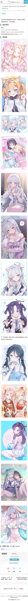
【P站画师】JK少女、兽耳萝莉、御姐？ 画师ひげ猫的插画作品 (6, 579)
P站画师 (3, 13)
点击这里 (17, 588)
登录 (26, 1)
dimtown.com (9, 549)
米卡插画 (4, 10)
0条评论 (23, 10)
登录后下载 (14, 559)
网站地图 (25, 596)
